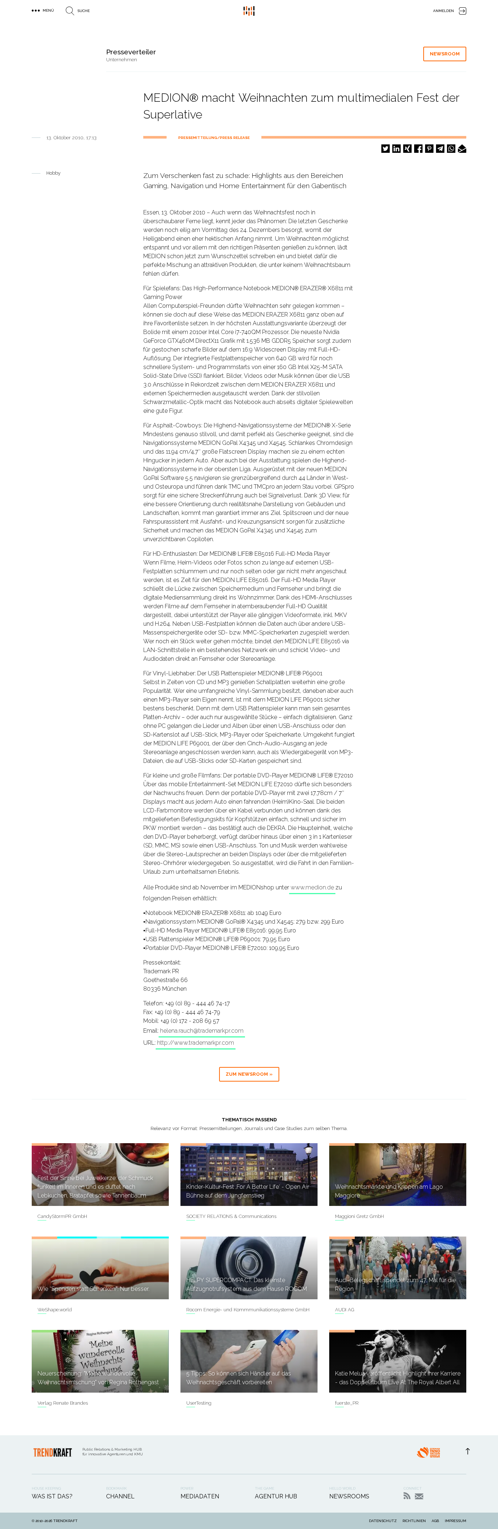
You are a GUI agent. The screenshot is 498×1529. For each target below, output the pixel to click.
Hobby (53, 173)
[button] (385, 148)
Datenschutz (383, 1521)
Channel (120, 1496)
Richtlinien (414, 1521)
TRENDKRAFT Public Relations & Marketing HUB (249, 11)
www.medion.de (312, 887)
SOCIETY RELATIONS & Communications (231, 1216)
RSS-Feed (407, 1495)
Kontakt (419, 1496)
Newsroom (445, 54)
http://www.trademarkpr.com (195, 1042)
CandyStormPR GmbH (62, 1216)
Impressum (455, 1521)
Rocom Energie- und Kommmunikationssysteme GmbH (248, 1309)
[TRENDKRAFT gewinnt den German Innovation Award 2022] (428, 1454)
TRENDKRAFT (65, 1521)
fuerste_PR (347, 1403)
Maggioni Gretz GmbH (359, 1216)
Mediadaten (199, 1496)
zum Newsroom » (249, 1074)
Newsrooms (349, 1496)
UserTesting (198, 1403)
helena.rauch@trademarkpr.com (202, 1030)
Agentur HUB (276, 1496)
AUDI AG (344, 1309)
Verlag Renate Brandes (63, 1403)
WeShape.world (55, 1309)
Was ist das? (52, 1496)
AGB (435, 1521)
